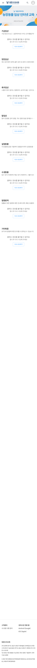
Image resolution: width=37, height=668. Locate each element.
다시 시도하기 (18, 46)
